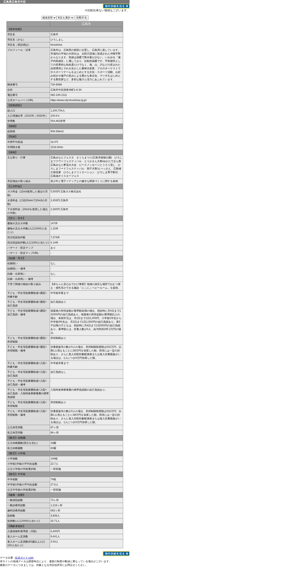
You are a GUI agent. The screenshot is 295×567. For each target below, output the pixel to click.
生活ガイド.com (24, 557)
